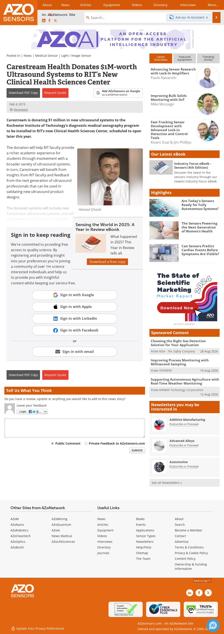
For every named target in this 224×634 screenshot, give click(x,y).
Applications (145, 530)
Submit (137, 450)
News (28, 55)
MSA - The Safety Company (177, 351)
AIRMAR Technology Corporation (181, 390)
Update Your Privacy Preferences (39, 628)
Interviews (104, 542)
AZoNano (17, 524)
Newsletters (145, 542)
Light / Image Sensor (76, 55)
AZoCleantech (20, 536)
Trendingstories (208, 58)
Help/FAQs (143, 547)
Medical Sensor (46, 55)
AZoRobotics (19, 530)
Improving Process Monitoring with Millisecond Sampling (180, 362)
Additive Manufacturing (187, 420)
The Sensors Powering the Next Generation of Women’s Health (199, 227)
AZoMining (59, 519)
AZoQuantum (61, 524)
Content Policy (185, 559)
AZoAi (56, 530)
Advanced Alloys (182, 441)
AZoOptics (17, 542)
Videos (102, 536)
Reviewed (21, 110)
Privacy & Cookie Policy (191, 553)
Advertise (182, 542)
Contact (180, 536)
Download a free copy (107, 261)
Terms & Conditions (189, 547)
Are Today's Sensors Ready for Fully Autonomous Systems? (200, 205)
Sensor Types (146, 536)
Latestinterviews (160, 58)
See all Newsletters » (167, 483)
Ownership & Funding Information (191, 566)
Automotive (179, 462)
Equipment (105, 530)
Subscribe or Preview (184, 424)
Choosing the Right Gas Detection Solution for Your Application (178, 343)
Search (180, 524)
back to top (201, 580)
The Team (143, 559)
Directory (104, 547)
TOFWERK (165, 370)
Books (140, 519)
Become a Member (188, 530)
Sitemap (142, 553)
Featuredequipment (184, 58)
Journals (103, 553)
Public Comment (67, 443)
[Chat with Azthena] (213, 625)
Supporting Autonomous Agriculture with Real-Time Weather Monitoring (185, 381)
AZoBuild (17, 547)
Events (141, 524)
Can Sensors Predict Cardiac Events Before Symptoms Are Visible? (200, 250)
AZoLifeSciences (63, 542)
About (179, 519)
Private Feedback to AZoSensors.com (117, 443)
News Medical (62, 536)
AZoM (14, 519)
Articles (102, 524)
